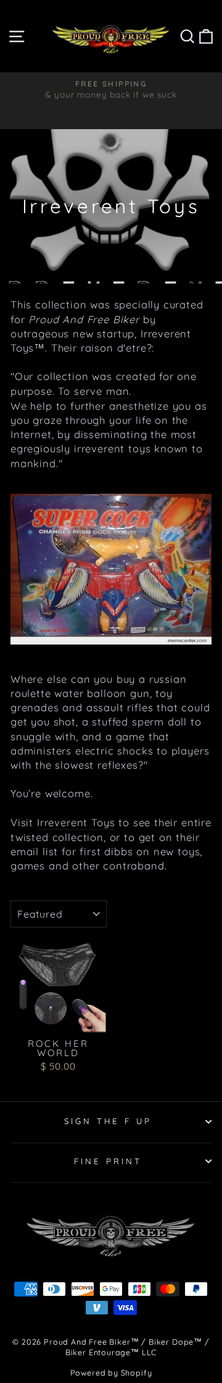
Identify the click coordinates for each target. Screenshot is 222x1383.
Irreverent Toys (76, 822)
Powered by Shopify (111, 1372)
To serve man (93, 390)
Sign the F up (108, 1121)
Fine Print (108, 1161)
